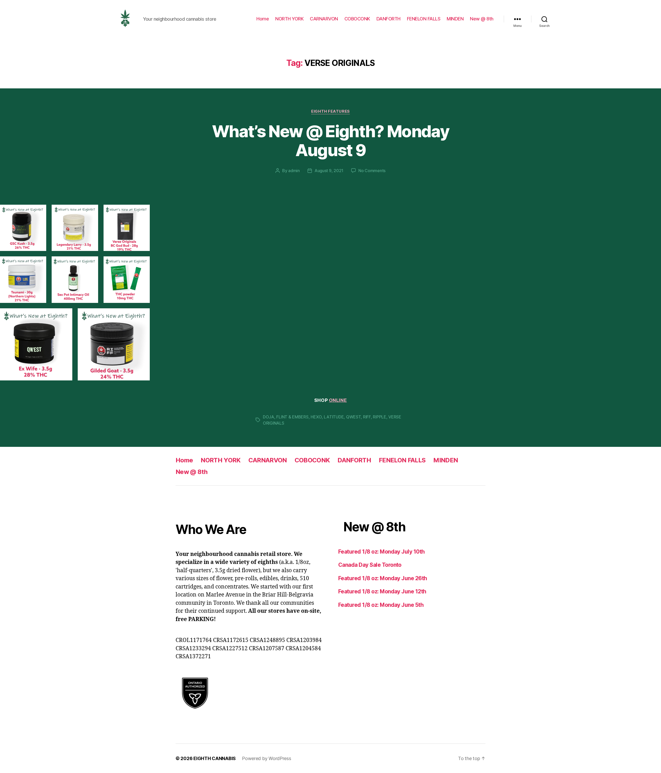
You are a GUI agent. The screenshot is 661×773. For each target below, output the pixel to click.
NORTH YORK (289, 18)
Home (262, 18)
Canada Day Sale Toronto (370, 565)
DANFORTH (388, 18)
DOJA (268, 416)
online (338, 400)
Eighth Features (330, 111)
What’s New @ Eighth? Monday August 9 (330, 140)
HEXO (316, 416)
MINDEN (455, 18)
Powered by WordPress (266, 758)
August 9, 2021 (328, 170)
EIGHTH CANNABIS (214, 758)
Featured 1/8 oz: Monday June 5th (380, 605)
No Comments (371, 170)
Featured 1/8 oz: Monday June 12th (382, 591)
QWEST (353, 416)
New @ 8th (481, 18)
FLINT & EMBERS (292, 416)
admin (294, 170)
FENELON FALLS (423, 18)
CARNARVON (324, 18)
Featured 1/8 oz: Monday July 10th (381, 551)
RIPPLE (379, 416)
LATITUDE (334, 416)
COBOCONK (357, 18)
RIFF (367, 416)
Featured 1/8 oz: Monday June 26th (382, 578)
